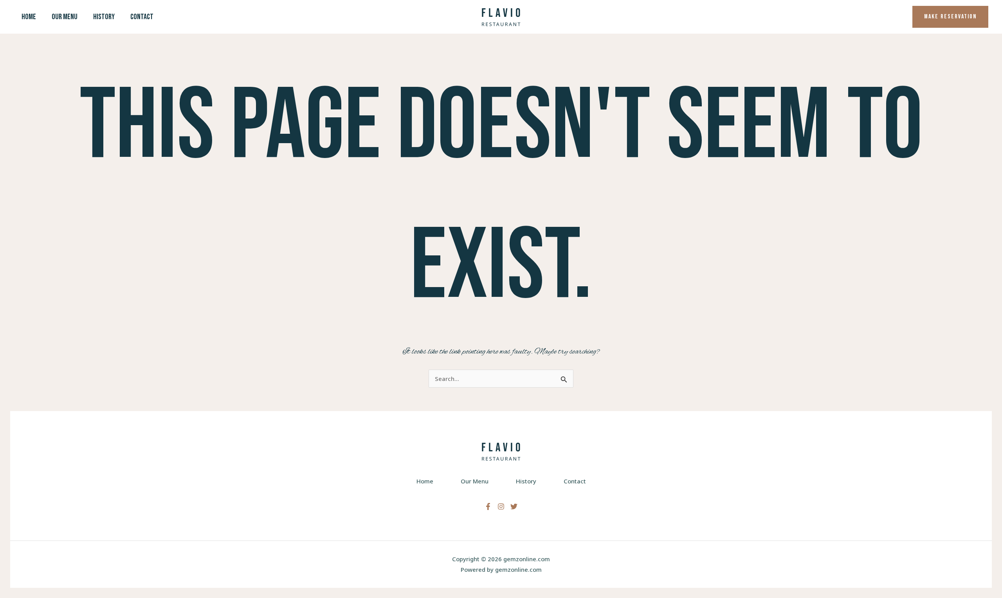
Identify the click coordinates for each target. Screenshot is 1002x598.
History (104, 17)
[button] (950, 17)
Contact (141, 17)
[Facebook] (488, 506)
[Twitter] (513, 506)
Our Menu (64, 17)
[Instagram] (501, 506)
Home (29, 17)
